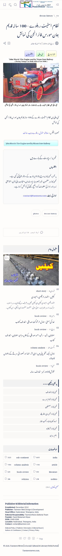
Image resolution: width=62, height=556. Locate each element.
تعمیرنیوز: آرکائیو (51, 427)
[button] (7, 257)
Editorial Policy (10, 528)
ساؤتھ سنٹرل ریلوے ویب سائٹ (36, 132)
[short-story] (41, 290)
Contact (25, 530)
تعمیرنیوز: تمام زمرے (50, 398)
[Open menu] (57, 4)
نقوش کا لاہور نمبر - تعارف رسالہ (42, 371)
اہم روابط (53, 435)
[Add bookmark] (8, 43)
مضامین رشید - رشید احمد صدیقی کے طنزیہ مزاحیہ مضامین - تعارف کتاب (30, 337)
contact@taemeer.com (34, 195)
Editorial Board (38, 528)
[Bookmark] (4, 4)
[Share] (4, 43)
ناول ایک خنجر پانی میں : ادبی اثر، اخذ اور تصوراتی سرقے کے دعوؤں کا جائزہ (29, 355)
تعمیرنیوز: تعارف (51, 391)
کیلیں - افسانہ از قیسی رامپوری (43, 296)
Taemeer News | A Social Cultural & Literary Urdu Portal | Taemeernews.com (34, 547)
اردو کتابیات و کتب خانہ (48, 420)
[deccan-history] (50, 213)
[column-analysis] (38, 347)
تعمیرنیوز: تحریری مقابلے (48, 413)
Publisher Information (24, 528)
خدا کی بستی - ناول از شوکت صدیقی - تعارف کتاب (35, 321)
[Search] (15, 4)
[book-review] (40, 315)
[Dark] (9, 4)
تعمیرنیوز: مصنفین (51, 406)
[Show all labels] (52, 486)
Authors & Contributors (13, 530)
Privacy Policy (34, 530)
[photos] (36, 213)
